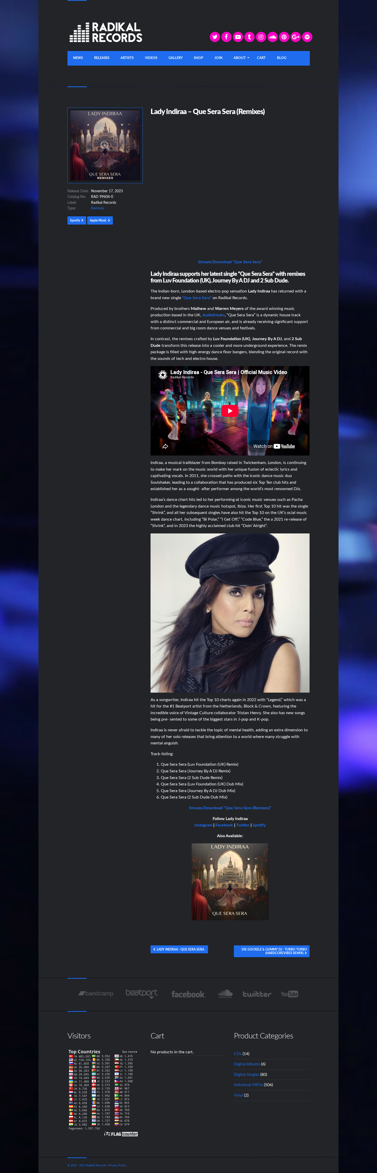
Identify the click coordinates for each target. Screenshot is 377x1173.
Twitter (243, 825)
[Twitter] (215, 37)
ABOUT (240, 58)
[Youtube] (290, 994)
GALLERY (175, 58)
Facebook (224, 825)
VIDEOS (151, 58)
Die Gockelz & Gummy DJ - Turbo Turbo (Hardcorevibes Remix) (274, 951)
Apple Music (98, 220)
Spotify (75, 220)
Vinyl (238, 1095)
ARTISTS (127, 58)
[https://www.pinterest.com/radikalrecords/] (284, 37)
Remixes (97, 208)
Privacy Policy (117, 1165)
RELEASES (101, 58)
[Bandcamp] (95, 994)
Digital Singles (246, 1075)
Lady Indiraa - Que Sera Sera (180, 949)
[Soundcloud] (272, 37)
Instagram (203, 825)
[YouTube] (238, 37)
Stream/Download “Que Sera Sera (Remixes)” (230, 808)
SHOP (198, 58)
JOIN (218, 58)
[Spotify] (307, 37)
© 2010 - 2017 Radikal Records (86, 1165)
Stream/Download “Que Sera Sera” (230, 262)
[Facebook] (226, 37)
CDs (238, 1054)
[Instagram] (261, 37)
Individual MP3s (248, 1085)
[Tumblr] (249, 37)
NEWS (78, 58)
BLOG (281, 58)
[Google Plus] (296, 37)
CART (261, 58)
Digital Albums (247, 1064)
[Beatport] (142, 994)
